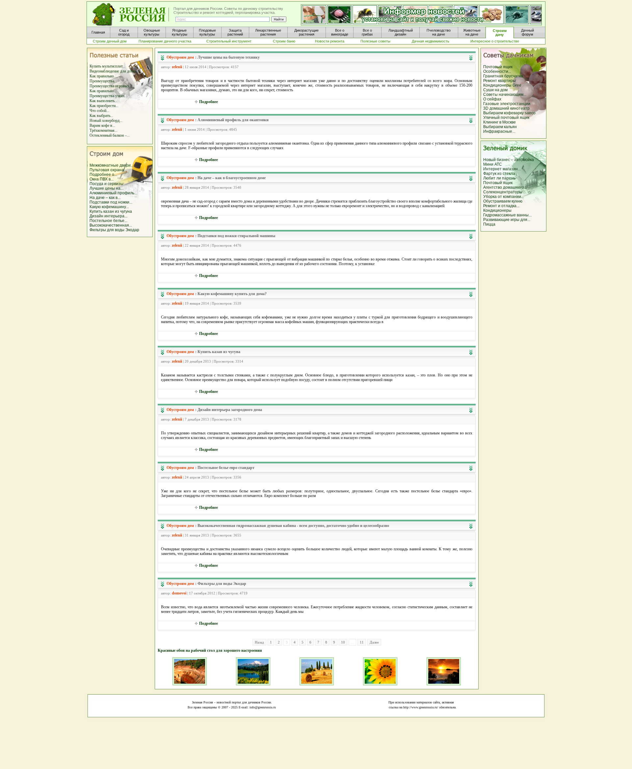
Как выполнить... (104, 100)
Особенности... (497, 71)
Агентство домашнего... (505, 187)
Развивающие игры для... (506, 219)
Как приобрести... (104, 105)
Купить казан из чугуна (111, 211)
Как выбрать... (101, 115)
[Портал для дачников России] (131, 15)
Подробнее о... (103, 174)
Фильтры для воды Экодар (114, 230)
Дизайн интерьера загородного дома (230, 409)
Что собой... (99, 110)
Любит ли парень (499, 178)
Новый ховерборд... (106, 120)
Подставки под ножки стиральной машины (236, 235)
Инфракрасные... (499, 131)
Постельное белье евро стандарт (226, 467)
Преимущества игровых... (111, 86)
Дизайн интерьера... (108, 216)
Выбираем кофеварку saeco (509, 113)
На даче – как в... (105, 197)
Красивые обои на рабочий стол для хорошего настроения (210, 650)
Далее (374, 642)
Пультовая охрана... (108, 170)
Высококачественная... (111, 225)
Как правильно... (103, 76)
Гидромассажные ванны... (507, 215)
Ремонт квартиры (499, 80)
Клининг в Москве (499, 122)
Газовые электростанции (506, 103)
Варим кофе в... (102, 125)
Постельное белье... (108, 220)
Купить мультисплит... (107, 66)
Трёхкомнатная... (104, 130)
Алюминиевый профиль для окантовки (233, 120)
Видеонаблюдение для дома (112, 71)
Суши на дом (495, 90)
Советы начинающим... (504, 94)
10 (343, 642)
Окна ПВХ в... (102, 179)
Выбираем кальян (500, 126)
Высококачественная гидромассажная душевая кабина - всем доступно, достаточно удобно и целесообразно (293, 525)
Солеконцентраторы (502, 192)
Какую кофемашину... (109, 207)
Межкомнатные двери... (112, 165)
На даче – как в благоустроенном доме (232, 178)
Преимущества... (103, 81)
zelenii (177, 67)
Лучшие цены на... (106, 188)
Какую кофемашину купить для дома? (232, 293)
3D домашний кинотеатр (506, 108)
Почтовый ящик (498, 67)
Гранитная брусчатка (503, 76)
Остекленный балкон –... (110, 135)
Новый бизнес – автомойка (508, 159)
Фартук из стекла (499, 173)
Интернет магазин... (502, 169)
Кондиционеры (497, 210)
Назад (259, 642)
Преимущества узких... (109, 96)
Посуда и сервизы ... (108, 183)
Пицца (489, 224)
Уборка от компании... (503, 196)
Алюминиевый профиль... (113, 193)
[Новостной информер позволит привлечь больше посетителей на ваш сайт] (421, 15)
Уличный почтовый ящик (506, 117)
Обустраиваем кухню (502, 201)
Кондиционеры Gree (502, 85)
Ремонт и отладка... (501, 206)
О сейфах (492, 99)
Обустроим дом (180, 57)
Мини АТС (492, 164)
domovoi (179, 593)
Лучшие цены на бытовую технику (229, 57)
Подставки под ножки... (111, 202)
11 (362, 642)
